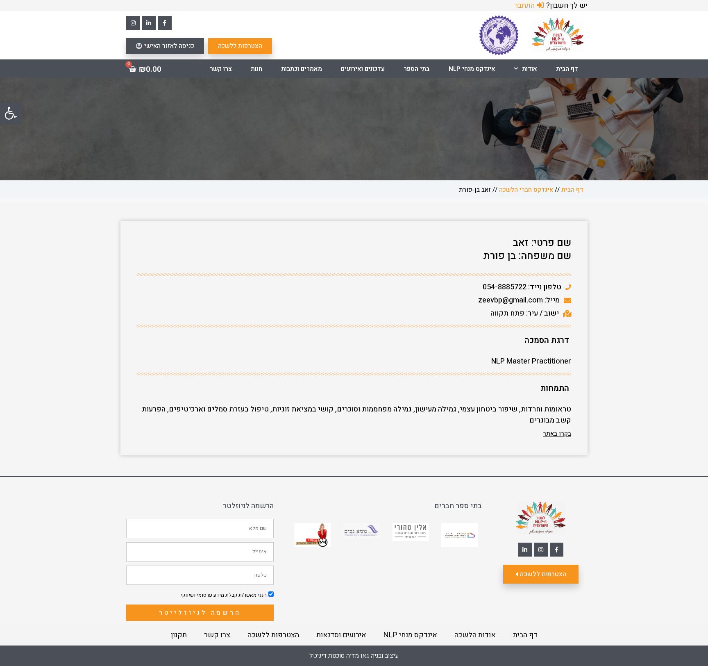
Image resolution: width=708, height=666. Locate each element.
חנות (256, 68)
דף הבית (567, 68)
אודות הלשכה (475, 635)
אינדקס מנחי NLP (472, 68)
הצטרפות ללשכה (273, 635)
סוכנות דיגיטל (327, 656)
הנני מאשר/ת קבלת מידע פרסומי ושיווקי (224, 595)
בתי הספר (416, 68)
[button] (10, 113)
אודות (529, 68)
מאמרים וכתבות (301, 68)
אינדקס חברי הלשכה (526, 189)
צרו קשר (221, 68)
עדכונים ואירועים (363, 68)
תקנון (179, 635)
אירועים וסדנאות (341, 635)
